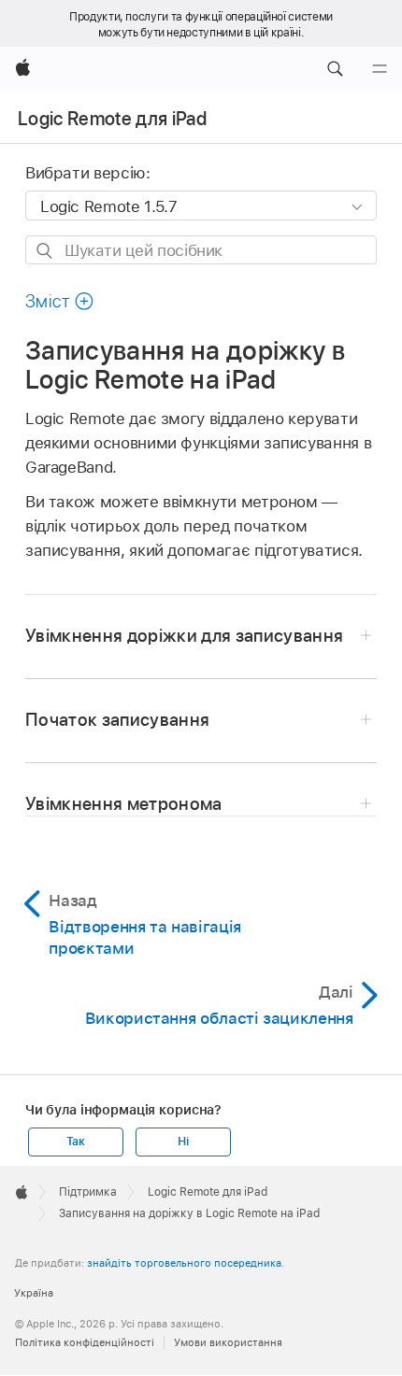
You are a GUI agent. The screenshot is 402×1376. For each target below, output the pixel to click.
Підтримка (88, 1192)
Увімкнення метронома (124, 804)
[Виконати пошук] (45, 251)
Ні (183, 1141)
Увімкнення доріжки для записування (184, 635)
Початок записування (117, 720)
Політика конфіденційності (84, 1342)
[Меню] (379, 69)
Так (75, 1141)
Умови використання (228, 1342)
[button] (334, 69)
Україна (33, 1292)
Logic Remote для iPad (112, 118)
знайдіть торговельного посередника (184, 1263)
